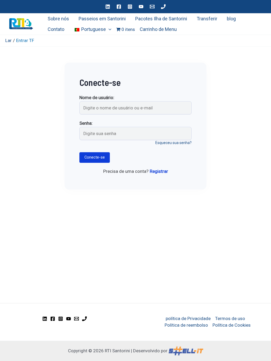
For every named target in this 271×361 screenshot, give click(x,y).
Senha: (86, 123)
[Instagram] (130, 7)
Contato (56, 29)
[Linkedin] (108, 7)
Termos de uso (230, 318)
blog (231, 18)
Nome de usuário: (96, 97)
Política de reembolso (186, 325)
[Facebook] (119, 7)
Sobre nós (58, 18)
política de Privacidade (188, 318)
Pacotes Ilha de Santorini (161, 18)
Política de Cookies (232, 325)
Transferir (207, 18)
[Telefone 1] (163, 7)
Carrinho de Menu (158, 29)
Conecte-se (94, 157)
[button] (108, 29)
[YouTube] (141, 7)
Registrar (159, 171)
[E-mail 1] (152, 7)
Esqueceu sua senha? (173, 143)
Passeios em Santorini (102, 18)
